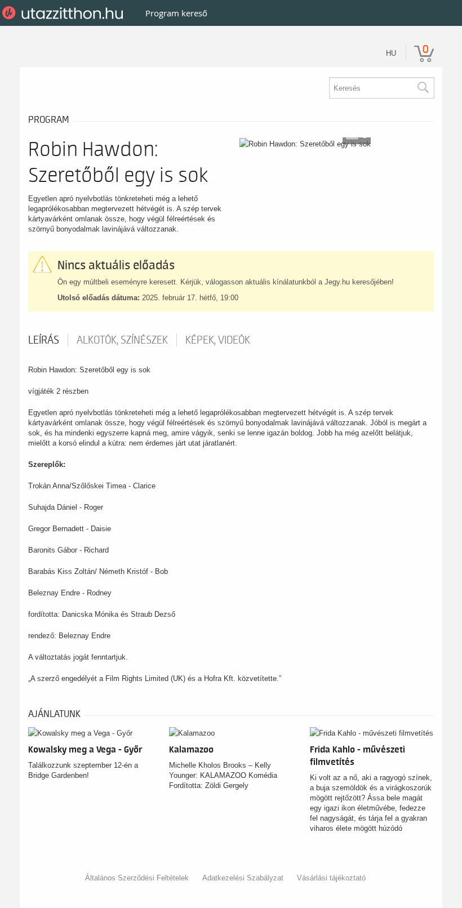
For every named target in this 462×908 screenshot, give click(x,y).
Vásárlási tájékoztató (331, 878)
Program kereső (176, 13)
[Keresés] (422, 88)
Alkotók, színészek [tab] (122, 340)
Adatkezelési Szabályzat (242, 878)
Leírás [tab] (43, 340)
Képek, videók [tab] (217, 340)
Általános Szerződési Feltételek (137, 878)
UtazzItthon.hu (64, 13)
